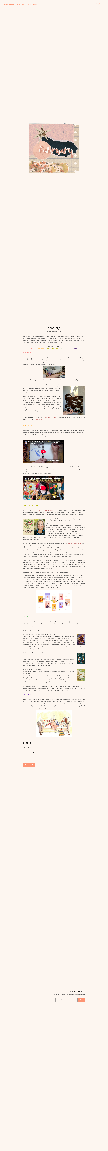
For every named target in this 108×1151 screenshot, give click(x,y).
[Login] (99, 4)
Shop (18, 4)
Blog (23, 4)
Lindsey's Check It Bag (50, 417)
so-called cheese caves (74, 544)
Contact (35, 4)
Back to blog (28, 747)
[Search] (96, 4)
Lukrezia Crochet (40, 419)
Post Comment (29, 764)
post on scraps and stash (46, 510)
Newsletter (28, 4)
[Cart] (102, 4)
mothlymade (9, 4)
